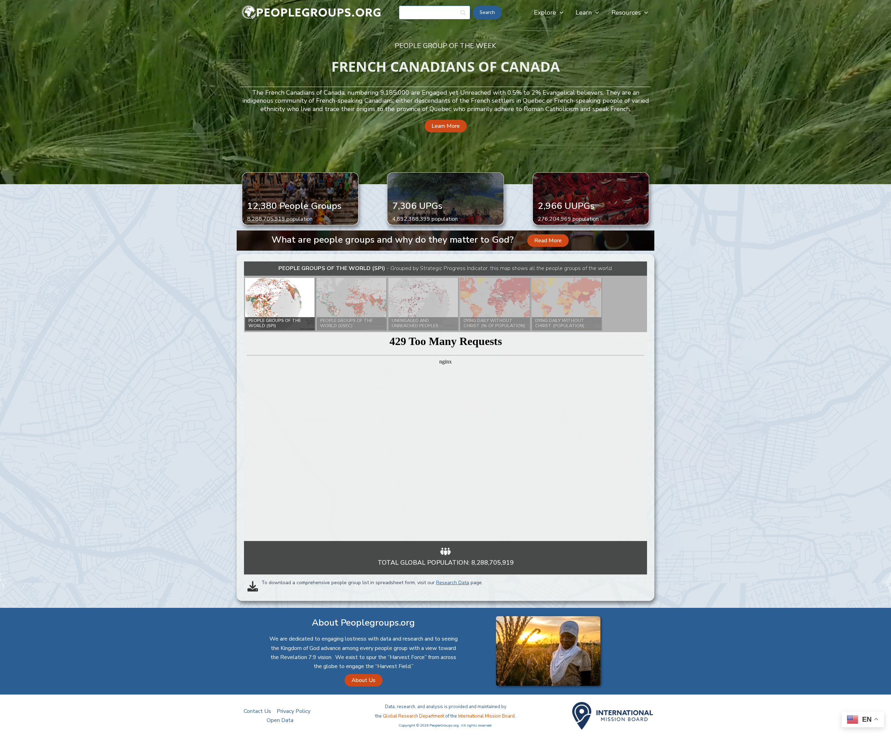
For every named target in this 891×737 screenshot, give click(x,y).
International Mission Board (486, 716)
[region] (445, 401)
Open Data (280, 720)
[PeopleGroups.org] (311, 12)
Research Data (452, 582)
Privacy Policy (293, 711)
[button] (559, 12)
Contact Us (257, 711)
